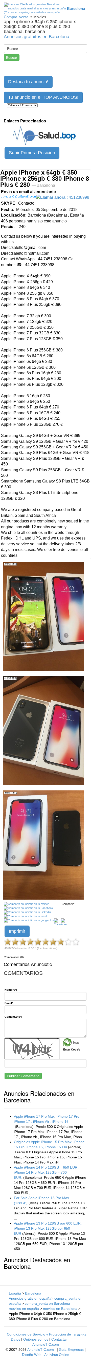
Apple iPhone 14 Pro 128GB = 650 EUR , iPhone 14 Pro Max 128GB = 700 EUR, (46, 1172)
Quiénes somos (35, 1339)
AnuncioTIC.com (40, 1349)
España (15, 1293)
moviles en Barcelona (60, 1309)
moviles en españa (24, 1309)
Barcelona (33, 1293)
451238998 (64, 197)
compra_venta (16, 17)
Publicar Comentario (23, 1076)
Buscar (11, 57)
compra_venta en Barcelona (47, 1303)
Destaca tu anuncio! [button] (28, 81)
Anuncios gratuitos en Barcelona (36, 36)
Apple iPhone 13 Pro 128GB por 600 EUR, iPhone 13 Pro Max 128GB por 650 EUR (48, 1228)
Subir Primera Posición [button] (32, 152)
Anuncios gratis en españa (30, 1298)
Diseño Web (31, 1355)
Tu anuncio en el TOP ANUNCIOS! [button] (43, 97)
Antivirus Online (56, 1355)
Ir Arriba (80, 1335)
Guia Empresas (71, 1349)
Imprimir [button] (17, 931)
